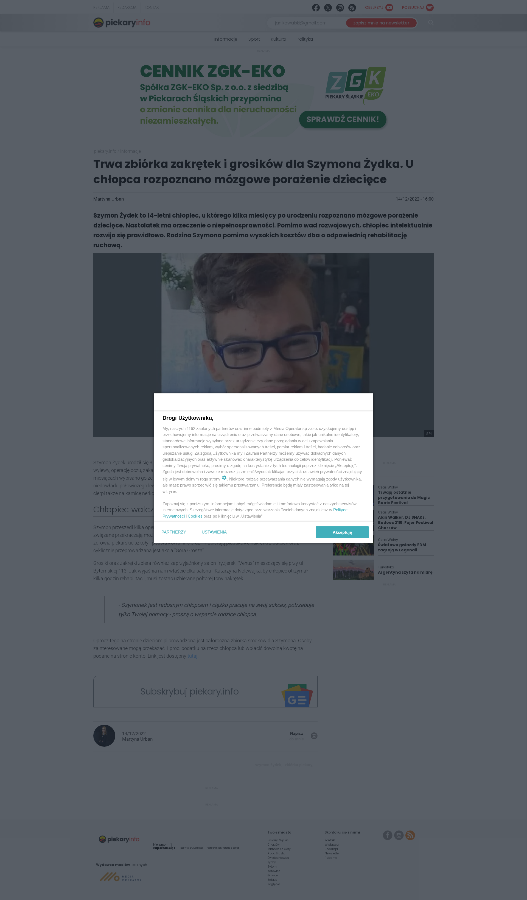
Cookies (195, 515)
